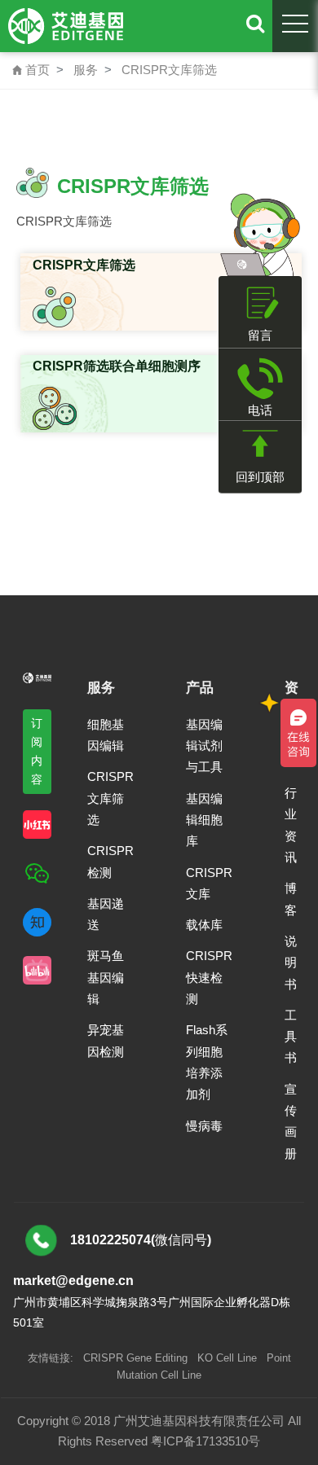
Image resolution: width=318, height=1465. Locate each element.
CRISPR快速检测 (209, 977)
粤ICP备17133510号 (205, 1441)
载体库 (204, 925)
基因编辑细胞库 (204, 820)
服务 (85, 70)
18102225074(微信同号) (140, 1240)
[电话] (260, 378)
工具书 (291, 1036)
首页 (31, 70)
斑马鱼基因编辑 (105, 977)
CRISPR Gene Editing (135, 1358)
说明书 (291, 962)
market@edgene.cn (73, 1280)
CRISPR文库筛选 (169, 70)
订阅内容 (37, 751)
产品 (200, 687)
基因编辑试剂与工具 (204, 745)
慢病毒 (204, 1126)
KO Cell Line (227, 1358)
